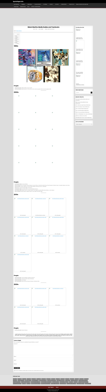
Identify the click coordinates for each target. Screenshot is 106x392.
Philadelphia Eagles (35, 383)
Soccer (56, 4)
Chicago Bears (42, 380)
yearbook (60, 336)
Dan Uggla (38, 334)
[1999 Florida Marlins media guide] (52, 74)
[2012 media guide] (22, 206)
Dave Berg (46, 334)
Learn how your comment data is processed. (36, 370)
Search (57, 387)
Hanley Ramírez (17, 335)
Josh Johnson (47, 335)
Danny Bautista (42, 334)
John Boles (31, 335)
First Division (74, 380)
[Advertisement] (53, 16)
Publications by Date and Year (82, 4)
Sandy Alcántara (55, 336)
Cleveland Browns (51, 380)
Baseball (23, 4)
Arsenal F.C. (21, 380)
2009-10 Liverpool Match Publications (82, 112)
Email (15, 360)
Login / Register (51, 387)
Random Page (23, 6)
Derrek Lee (53, 334)
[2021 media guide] (40, 296)
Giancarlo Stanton (69, 334)
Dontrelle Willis (58, 334)
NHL (28, 383)
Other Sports (63, 4)
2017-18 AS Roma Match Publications (82, 110)
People (18, 41)
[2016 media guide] (40, 225)
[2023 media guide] (40, 315)
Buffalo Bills (28, 380)
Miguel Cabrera (30, 336)
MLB (37, 336)
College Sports (38, 4)
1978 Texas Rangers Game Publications (82, 106)
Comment (16, 343)
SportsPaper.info (18, 1)
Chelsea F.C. (35, 380)
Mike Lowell (35, 336)
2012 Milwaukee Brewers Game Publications (83, 117)
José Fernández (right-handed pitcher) (39, 335)
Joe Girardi (27, 335)
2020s (16, 42)
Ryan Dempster (50, 336)
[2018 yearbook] (57, 243)
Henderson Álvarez (22, 335)
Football (45, 4)
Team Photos (71, 4)
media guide (68, 335)
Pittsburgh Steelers (45, 383)
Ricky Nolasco (46, 336)
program (63, 383)
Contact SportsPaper (35, 6)
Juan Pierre (51, 335)
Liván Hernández (55, 335)
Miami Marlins (19, 30)
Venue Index (16, 6)
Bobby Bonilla (20, 334)
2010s (16, 40)
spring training (80, 383)
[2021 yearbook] (57, 296)
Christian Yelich (29, 334)
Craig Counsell (34, 334)
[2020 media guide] (22, 296)
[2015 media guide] (22, 225)
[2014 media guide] (57, 206)
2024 (15, 380)
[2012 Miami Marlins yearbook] (40, 206)
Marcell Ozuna (60, 335)
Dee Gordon (50, 334)
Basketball (30, 4)
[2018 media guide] (40, 243)
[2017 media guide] (57, 225)
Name (15, 356)
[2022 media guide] (22, 315)
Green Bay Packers (83, 380)
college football (60, 380)
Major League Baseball (51, 29)
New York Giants (17, 383)
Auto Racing (16, 4)
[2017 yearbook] (22, 243)
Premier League (55, 383)
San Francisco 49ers (71, 383)
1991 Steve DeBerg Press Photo (81, 115)
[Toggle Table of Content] (17, 35)
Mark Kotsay (65, 335)
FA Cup (67, 380)
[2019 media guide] (22, 262)
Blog (28, 6)
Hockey (51, 4)
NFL (24, 383)
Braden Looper (24, 334)
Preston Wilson (41, 336)
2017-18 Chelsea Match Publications (82, 108)
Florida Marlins (63, 334)
